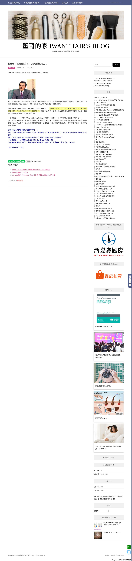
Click (130, 281)
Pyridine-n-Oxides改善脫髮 (104, 117)
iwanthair (21, 67)
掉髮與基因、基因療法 (103, 171)
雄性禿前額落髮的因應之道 (104, 213)
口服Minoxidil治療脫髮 (103, 144)
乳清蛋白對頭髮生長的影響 (104, 135)
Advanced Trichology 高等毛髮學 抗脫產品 (109, 100)
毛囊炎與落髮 (100, 184)
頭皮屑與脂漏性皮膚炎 (103, 216)
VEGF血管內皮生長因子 (103, 127)
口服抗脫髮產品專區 (51, 3)
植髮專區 (98, 179)
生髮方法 (65, 3)
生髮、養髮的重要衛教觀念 (104, 194)
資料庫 (98, 206)
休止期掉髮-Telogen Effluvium (105, 137)
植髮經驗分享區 (101, 181)
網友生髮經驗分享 (101, 201)
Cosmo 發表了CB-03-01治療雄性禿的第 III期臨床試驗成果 (33, 175)
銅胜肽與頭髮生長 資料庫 (104, 208)
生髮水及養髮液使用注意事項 (105, 196)
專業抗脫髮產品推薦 (32, 3)
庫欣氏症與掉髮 (101, 159)
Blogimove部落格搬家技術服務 (121, 560)
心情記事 (98, 162)
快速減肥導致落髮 (101, 164)
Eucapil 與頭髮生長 (102, 107)
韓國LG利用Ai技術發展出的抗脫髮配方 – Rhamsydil (31, 169)
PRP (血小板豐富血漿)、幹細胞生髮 (107, 115)
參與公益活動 (100, 142)
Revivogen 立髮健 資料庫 (104, 122)
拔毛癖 (98, 169)
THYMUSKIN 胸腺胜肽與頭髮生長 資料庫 (109, 125)
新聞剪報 (11, 67)
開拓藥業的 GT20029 (20, 172)
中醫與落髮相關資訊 (102, 132)
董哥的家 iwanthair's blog (66, 46)
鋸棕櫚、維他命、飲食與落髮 (105, 211)
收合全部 (104, 98)
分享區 (98, 139)
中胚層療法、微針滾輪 (103, 130)
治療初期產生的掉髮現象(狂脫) (105, 186)
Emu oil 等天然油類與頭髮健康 (105, 105)
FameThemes (120, 555)
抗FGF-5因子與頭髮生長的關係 (106, 167)
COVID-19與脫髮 (101, 103)
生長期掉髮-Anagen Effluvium (105, 191)
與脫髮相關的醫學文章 (103, 203)
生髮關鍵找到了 (14, 3)
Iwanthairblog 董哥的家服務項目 (106, 112)
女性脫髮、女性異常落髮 (103, 157)
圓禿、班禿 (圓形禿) (102, 152)
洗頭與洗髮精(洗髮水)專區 (104, 189)
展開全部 (97, 98)
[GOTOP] (129, 552)
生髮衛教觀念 (77, 3)
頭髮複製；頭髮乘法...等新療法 (105, 218)
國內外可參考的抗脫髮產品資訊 (106, 149)
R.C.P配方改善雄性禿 (102, 120)
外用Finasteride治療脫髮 (104, 154)
